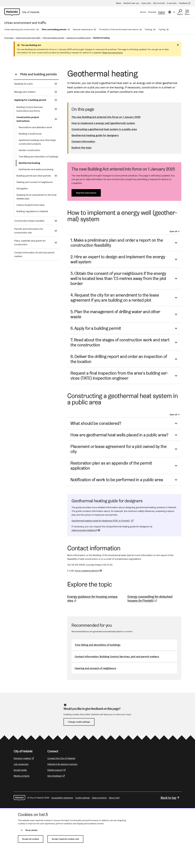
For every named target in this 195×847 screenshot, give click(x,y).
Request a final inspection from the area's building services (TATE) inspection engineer (119, 375)
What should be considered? (95, 423)
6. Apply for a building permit (95, 328)
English (161, 12)
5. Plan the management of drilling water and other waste (115, 314)
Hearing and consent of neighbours (95, 668)
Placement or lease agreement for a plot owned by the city (118, 449)
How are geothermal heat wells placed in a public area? (119, 435)
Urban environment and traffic (28, 38)
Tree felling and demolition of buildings (97, 645)
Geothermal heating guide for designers (95, 135)
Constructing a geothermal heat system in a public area (104, 129)
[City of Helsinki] (19, 798)
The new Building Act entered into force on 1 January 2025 (106, 117)
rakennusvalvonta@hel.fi (86, 530)
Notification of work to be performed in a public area (116, 479)
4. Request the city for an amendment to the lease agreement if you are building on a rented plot (114, 297)
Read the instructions (112, 52)
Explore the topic (82, 147)
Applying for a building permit (79, 38)
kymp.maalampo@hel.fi (89, 570)
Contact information (83, 141)
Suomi (143, 12)
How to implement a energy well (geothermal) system (103, 123)
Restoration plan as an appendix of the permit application (111, 465)
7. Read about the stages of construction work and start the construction (120, 342)
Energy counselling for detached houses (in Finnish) (154, 599)
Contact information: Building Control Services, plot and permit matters (117, 656)
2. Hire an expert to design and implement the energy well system (117, 259)
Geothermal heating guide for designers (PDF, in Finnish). (103, 520)
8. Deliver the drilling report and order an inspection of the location (118, 359)
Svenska (152, 12)
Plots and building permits (53, 38)
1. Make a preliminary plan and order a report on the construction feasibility (116, 242)
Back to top (168, 798)
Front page (8, 38)
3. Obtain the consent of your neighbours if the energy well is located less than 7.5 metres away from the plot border (118, 278)
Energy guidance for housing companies (93, 599)
